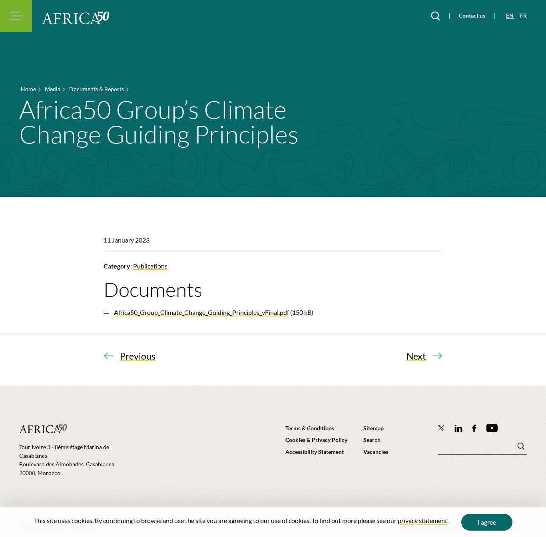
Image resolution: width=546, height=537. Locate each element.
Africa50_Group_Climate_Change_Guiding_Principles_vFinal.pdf (201, 312)
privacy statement (422, 520)
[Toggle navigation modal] (16, 16)
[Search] (435, 16)
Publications (150, 266)
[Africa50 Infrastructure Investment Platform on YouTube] (492, 428)
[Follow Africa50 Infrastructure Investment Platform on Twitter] (441, 428)
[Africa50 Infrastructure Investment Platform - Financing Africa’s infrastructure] (76, 17)
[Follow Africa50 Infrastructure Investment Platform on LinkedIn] (458, 428)
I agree (487, 522)
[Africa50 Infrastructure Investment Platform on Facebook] (474, 428)
